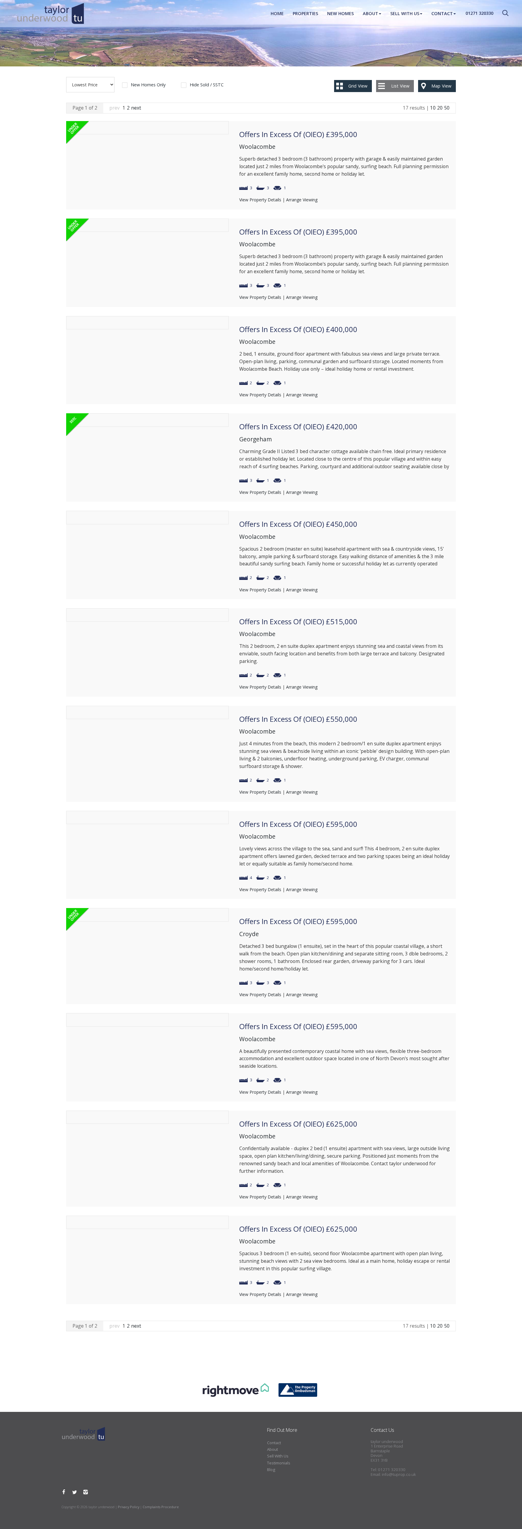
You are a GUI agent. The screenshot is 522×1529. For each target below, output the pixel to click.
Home (277, 13)
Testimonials (278, 1463)
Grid (357, 86)
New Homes (340, 13)
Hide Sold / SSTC (207, 85)
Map (441, 86)
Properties (305, 13)
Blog (271, 1469)
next (136, 107)
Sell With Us (404, 13)
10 (433, 107)
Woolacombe (257, 146)
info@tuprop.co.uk (399, 1474)
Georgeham (255, 439)
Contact (442, 13)
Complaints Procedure (161, 1507)
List (400, 86)
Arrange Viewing (301, 200)
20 (440, 107)
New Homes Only (148, 85)
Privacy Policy (128, 1507)
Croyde (249, 934)
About (370, 13)
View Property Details (260, 200)
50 (447, 107)
